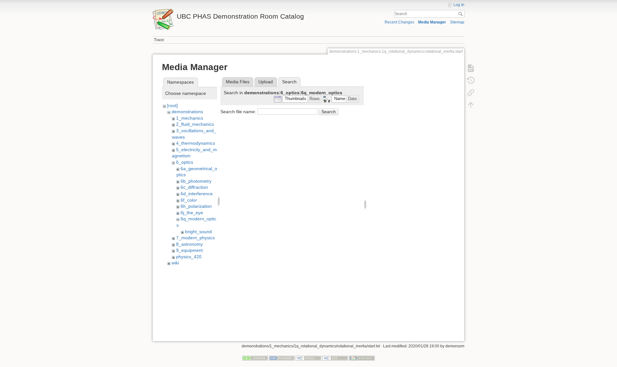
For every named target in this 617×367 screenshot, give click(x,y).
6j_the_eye (192, 212)
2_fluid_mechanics (195, 124)
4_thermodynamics (195, 143)
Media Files (237, 81)
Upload (265, 81)
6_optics (184, 162)
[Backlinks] (470, 93)
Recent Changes (399, 22)
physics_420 (188, 256)
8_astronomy (189, 244)
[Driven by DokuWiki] (362, 357)
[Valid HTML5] (308, 357)
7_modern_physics (195, 237)
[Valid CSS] (335, 357)
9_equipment (189, 250)
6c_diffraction (194, 187)
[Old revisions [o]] (470, 80)
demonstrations (187, 111)
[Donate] (255, 357)
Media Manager (432, 22)
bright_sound (198, 231)
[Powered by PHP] (282, 357)
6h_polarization (196, 206)
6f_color (189, 200)
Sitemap (457, 22)
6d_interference (197, 193)
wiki (175, 262)
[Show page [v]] (470, 68)
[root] (172, 105)
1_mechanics (189, 118)
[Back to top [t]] (470, 105)
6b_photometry (196, 181)
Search (461, 14)
